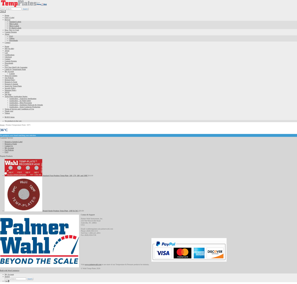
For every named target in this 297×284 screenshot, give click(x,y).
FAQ (11, 36)
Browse (7, 20)
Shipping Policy (10, 90)
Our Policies (9, 78)
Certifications (9, 55)
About (7, 34)
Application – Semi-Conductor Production (24, 107)
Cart (6, 53)
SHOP (7, 92)
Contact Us (9, 146)
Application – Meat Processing (20, 103)
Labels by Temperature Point (15, 69)
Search (25, 9)
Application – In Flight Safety (20, 101)
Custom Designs (11, 32)
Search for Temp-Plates (13, 86)
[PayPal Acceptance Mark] (189, 259)
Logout (12, 74)
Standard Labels (15, 22)
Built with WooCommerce (9, 270)
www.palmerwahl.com (93, 264)
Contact (7, 43)
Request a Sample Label (13, 142)
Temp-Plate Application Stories (16, 96)
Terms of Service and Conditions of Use (19, 109)
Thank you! (9, 111)
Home (7, 15)
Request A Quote (11, 82)
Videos (11, 38)
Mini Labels (13, 24)
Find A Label (9, 18)
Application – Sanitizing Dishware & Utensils (26, 105)
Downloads (13, 40)
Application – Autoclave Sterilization (22, 99)
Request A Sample (11, 84)
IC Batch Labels (15, 28)
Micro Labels (14, 26)
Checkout (8, 57)
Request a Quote (11, 144)
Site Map (8, 94)
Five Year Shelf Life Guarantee (16, 67)
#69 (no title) (9, 49)
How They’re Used (12, 30)
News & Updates (11, 76)
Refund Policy (10, 80)
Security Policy (10, 88)
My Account (9, 71)
